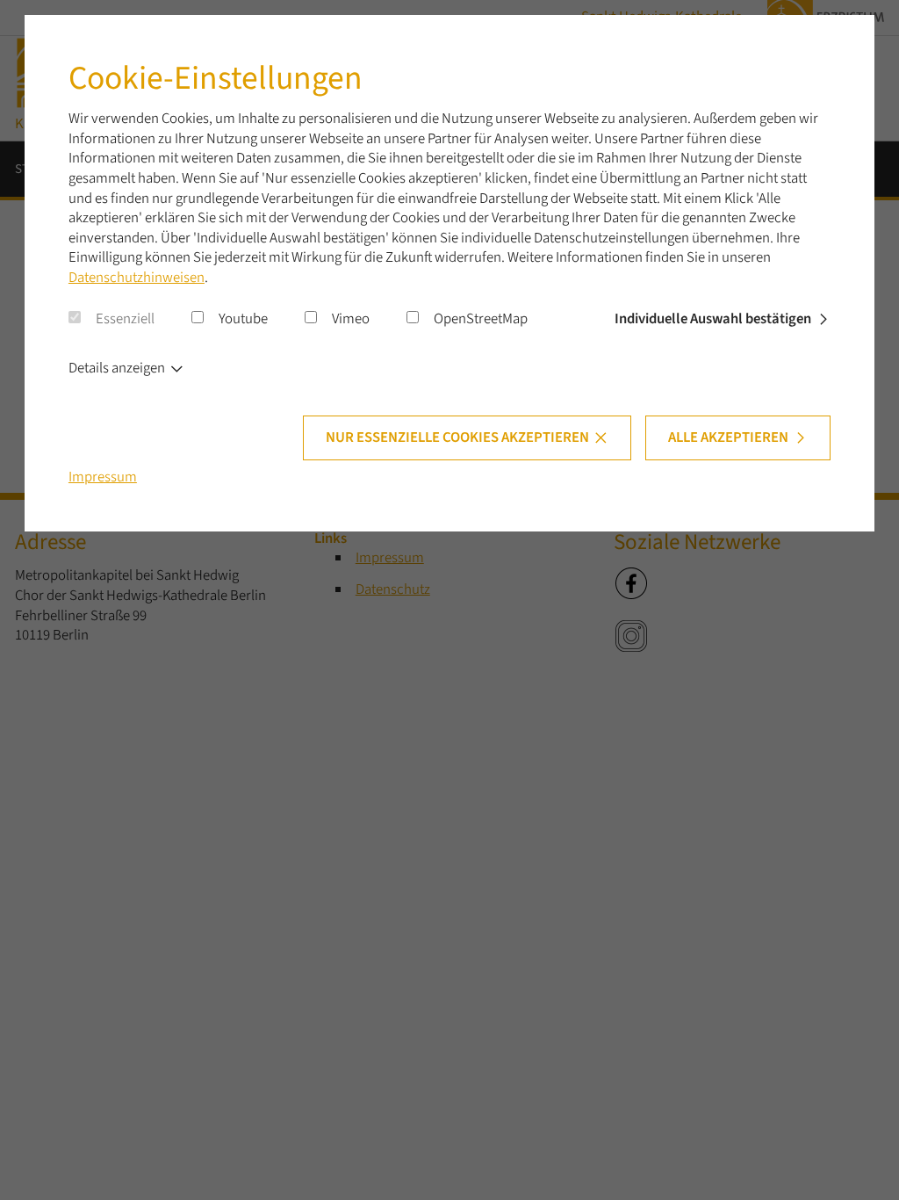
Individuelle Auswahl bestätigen (713, 318)
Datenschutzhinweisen (136, 277)
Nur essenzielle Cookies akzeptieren (457, 437)
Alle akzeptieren (728, 437)
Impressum (102, 477)
